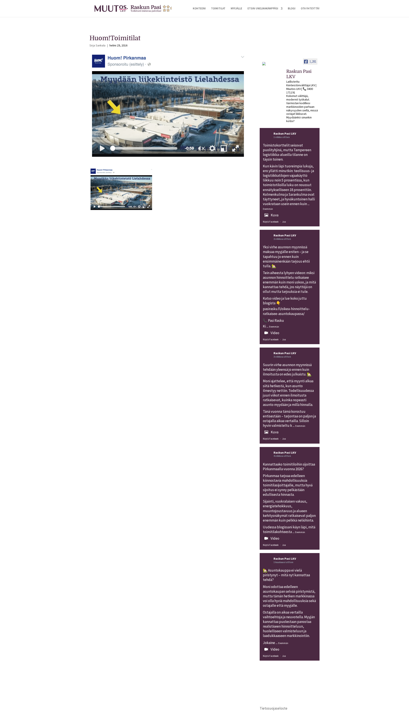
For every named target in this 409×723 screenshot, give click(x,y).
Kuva (274, 215)
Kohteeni (199, 8)
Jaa (284, 221)
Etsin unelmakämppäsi (263, 8)
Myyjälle (236, 8)
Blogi (291, 8)
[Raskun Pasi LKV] (272, 66)
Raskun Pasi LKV (285, 133)
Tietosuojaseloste (273, 708)
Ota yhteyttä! (310, 8)
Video (275, 333)
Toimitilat (218, 8)
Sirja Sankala (97, 45)
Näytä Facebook (271, 221)
